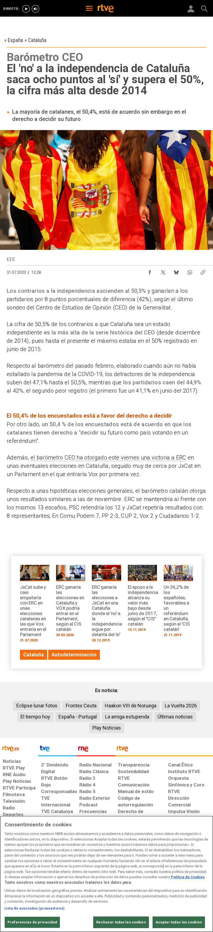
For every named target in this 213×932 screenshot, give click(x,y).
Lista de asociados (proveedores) (34, 908)
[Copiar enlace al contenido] (203, 271)
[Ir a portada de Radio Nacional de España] (96, 749)
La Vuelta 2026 (181, 705)
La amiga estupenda (127, 717)
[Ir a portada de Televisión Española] (57, 749)
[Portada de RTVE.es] (105, 9)
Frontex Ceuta (81, 705)
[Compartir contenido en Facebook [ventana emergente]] (149, 271)
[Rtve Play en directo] (26, 8)
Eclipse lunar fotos (36, 705)
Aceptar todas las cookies (179, 922)
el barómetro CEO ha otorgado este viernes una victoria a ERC (108, 457)
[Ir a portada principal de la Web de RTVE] (19, 748)
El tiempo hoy (35, 717)
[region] (106, 874)
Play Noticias (106, 728)
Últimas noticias (175, 717)
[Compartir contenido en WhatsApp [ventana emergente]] (189, 271)
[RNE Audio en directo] (35, 8)
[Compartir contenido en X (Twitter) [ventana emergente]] (163, 271)
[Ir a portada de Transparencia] (164, 749)
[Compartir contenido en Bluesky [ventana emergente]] (176, 271)
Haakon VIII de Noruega (130, 705)
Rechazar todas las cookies (121, 922)
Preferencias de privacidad (32, 922)
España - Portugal (78, 717)
